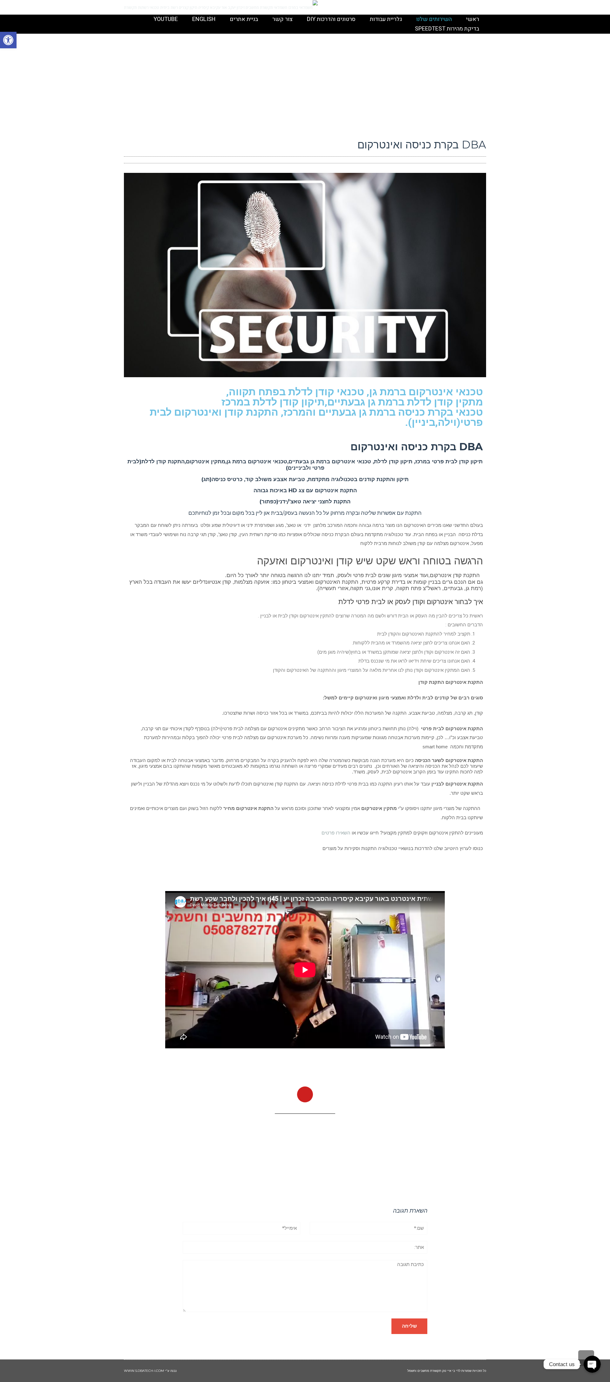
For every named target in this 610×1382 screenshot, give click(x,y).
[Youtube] (305, 1094)
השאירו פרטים (336, 832)
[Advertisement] (305, 84)
